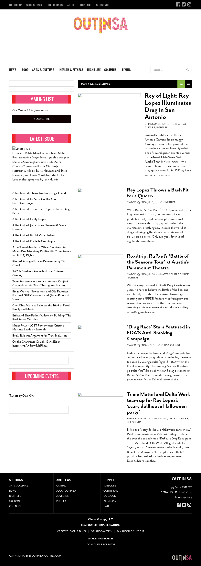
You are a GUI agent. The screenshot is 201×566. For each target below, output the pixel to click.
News (12, 69)
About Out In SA (66, 490)
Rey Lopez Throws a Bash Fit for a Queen (158, 193)
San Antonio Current (130, 531)
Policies (61, 501)
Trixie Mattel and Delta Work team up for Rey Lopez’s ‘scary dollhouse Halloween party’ (158, 403)
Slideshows (34, 5)
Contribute (110, 490)
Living (126, 69)
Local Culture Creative (100, 544)
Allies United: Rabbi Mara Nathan (33, 235)
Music (186, 274)
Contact (86, 5)
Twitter (108, 506)
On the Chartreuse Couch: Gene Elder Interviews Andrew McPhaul (36, 344)
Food (25, 69)
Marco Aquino (136, 202)
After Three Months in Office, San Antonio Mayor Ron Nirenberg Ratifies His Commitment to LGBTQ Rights (41, 251)
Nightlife (94, 69)
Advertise (62, 496)
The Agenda (134, 422)
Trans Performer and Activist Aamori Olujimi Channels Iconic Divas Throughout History (40, 283)
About (71, 5)
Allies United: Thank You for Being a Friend (39, 193)
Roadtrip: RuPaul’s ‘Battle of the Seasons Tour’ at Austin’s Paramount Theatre (158, 262)
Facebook (109, 496)
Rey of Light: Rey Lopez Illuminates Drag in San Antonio (168, 106)
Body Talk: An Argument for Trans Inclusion (39, 336)
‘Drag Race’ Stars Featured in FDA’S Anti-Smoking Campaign (158, 333)
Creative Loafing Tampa (71, 531)
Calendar (15, 5)
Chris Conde (153, 124)
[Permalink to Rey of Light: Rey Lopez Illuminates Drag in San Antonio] (109, 112)
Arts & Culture (43, 69)
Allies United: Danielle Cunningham (34, 241)
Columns (110, 69)
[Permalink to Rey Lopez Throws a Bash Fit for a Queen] (100, 201)
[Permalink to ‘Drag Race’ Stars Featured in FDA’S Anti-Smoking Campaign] (100, 338)
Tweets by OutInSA (21, 396)
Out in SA (101, 25)
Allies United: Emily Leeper (29, 219)
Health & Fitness (71, 69)
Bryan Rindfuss (136, 418)
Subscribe (103, 5)
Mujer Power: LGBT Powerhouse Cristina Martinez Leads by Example (38, 327)
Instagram (110, 501)
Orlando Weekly (101, 531)
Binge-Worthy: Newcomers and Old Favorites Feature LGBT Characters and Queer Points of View (40, 295)
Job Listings (55, 5)
